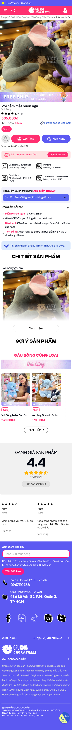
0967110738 (62, 176)
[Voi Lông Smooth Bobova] (46, 387)
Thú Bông (36, 17)
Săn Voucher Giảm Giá (19, 3)
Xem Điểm (11, 571)
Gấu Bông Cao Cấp (21, 17)
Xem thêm (35, 430)
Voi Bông (47, 17)
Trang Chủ (5, 17)
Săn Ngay (55, 154)
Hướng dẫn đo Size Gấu (57, 122)
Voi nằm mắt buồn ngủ (19, 106)
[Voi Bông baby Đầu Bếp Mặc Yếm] (15, 387)
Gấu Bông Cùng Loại (36, 355)
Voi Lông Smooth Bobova (46, 415)
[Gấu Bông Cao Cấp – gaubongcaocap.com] (38, 10)
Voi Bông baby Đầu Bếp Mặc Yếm (20, 415)
